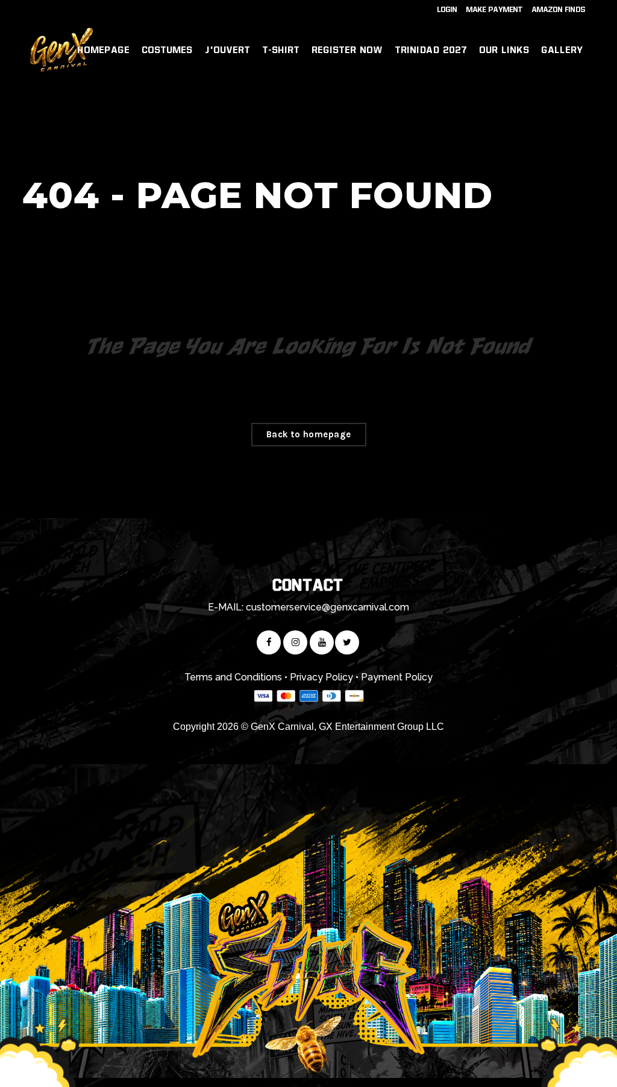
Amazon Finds (559, 9)
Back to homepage (308, 434)
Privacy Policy (321, 677)
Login (447, 9)
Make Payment (494, 9)
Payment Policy (397, 677)
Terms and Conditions (233, 677)
